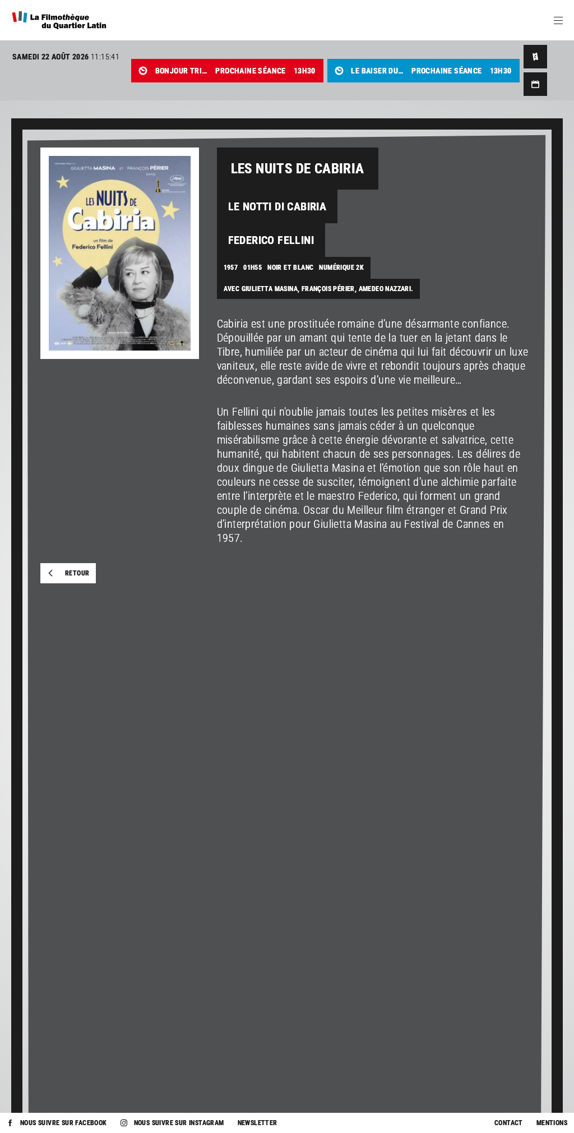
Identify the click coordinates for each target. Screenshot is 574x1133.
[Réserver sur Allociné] (535, 56)
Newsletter (257, 1123)
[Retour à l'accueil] (59, 20)
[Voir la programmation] (535, 84)
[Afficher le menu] (558, 20)
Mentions (551, 1123)
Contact (508, 1123)
